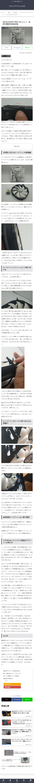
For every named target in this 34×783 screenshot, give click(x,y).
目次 (15, 146)
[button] (30, 430)
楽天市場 (7, 687)
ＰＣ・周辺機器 (6, 56)
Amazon (7, 684)
